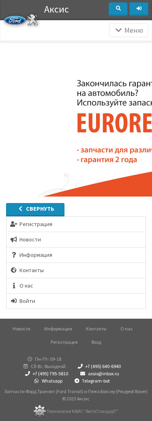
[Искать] (118, 9)
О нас (126, 329)
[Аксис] (21, 19)
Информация (58, 329)
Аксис (56, 9)
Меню (133, 30)
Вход (96, 342)
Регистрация (64, 342)
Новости (21, 329)
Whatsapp (51, 381)
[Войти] (138, 9)
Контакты (96, 329)
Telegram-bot (95, 381)
